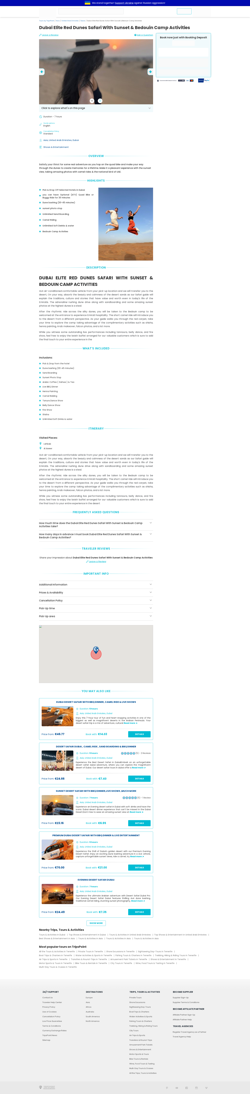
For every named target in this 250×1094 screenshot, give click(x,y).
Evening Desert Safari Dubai (96, 879)
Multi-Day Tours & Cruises (141, 1068)
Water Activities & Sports (140, 1016)
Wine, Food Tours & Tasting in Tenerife (155, 963)
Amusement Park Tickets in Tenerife (129, 959)
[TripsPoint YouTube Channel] (176, 1088)
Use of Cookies (49, 1011)
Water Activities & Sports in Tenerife (94, 955)
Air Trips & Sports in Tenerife (53, 959)
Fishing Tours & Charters (140, 1021)
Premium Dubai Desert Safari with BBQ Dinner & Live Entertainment (96, 835)
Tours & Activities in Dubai (52, 934)
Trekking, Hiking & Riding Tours (143, 1026)
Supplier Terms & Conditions (186, 1002)
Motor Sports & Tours (139, 1054)
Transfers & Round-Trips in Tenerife (89, 959)
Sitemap (46, 1040)
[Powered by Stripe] (175, 80)
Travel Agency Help (182, 1036)
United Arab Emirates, (61, 140)
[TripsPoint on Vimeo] (206, 1088)
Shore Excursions (137, 1002)
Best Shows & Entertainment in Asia (57, 938)
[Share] (100, 101)
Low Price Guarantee (52, 1021)
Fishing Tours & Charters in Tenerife (133, 955)
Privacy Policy (48, 1007)
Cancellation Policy (51, 1016)
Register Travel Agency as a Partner (189, 1032)
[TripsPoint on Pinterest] (167, 1088)
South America (93, 1016)
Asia (58, 21)
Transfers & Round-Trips (140, 1040)
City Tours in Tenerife (121, 963)
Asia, (46, 140)
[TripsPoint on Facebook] (186, 1088)
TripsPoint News (49, 1035)
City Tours (133, 1030)
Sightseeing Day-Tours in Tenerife (155, 951)
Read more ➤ (130, 723)
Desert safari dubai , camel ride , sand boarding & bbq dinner (96, 746)
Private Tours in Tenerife (90, 951)
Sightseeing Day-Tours (140, 1007)
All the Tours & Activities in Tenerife (57, 951)
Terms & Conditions (51, 1026)
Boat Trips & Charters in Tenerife (56, 955)
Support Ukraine (124, 3)
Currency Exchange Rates (54, 1030)
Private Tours (135, 997)
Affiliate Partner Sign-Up (184, 1014)
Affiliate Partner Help (182, 1019)
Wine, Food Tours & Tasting (142, 1063)
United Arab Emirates (70, 21)
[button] (96, 650)
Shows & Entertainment (56, 147)
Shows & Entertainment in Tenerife (168, 959)
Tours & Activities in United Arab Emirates (130, 934)
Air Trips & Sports (137, 1035)
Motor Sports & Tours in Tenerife (55, 963)
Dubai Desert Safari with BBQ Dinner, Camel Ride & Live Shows (96, 702)
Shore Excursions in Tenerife (120, 951)
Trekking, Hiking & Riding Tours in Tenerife (176, 955)
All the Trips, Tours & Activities (143, 1073)
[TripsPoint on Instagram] (196, 1088)
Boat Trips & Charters (139, 1011)
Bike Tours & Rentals (138, 1059)
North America (92, 1021)
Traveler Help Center (52, 1002)
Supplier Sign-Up (181, 997)
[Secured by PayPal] (204, 81)
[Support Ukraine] (87, 3)
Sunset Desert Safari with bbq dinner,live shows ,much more (96, 791)
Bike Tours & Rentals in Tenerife (91, 963)
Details (139, 734)
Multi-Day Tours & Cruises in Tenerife (58, 967)
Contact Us (47, 997)
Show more (96, 923)
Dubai (83, 21)
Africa (88, 1007)
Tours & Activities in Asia (90, 938)
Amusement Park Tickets (140, 1044)
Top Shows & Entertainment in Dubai (87, 934)
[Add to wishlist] (92, 101)
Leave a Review (50, 34)
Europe (89, 997)
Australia (90, 1011)
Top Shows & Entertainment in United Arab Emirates (180, 934)
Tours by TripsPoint (46, 21)
